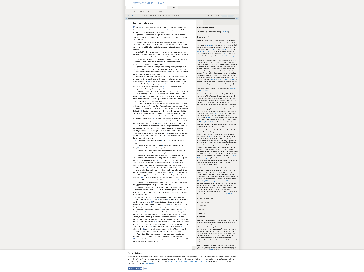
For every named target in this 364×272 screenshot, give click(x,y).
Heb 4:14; (214, 79)
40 (134, 239)
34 (139, 207)
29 (136, 182)
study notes (204, 90)
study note (206, 158)
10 (166, 86)
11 (136, 91)
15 (166, 113)
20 (136, 140)
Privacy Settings (148, 263)
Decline (139, 268)
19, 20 (230, 49)
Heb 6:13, (208, 122)
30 (136, 187)
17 (136, 126)
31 (157, 190)
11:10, (229, 79)
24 (157, 160)
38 (144, 229)
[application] (182, 18)
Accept (131, 268)
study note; (200, 51)
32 (136, 197)
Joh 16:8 (211, 136)
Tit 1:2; (202, 122)
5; (204, 181)
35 (148, 212)
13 (136, 104)
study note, (224, 49)
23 (136, 155)
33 (152, 202)
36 (180, 217)
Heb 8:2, (200, 181)
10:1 (206, 181)
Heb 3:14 (218, 113)
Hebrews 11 (131, 15)
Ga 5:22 (224, 56)
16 (233, 79)
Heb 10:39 (208, 45)
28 (142, 177)
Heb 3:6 (207, 117)
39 (231, 194)
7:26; (219, 79)
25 (173, 163)
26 (147, 168)
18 (213, 122)
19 (168, 133)
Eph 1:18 (229, 181)
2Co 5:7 (225, 53)
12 (141, 96)
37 (157, 222)
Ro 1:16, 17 (213, 49)
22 (136, 150)
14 (142, 111)
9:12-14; (224, 79)
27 (155, 172)
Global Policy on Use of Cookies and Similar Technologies (187, 261)
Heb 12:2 (233, 88)
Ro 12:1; (232, 156)
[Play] (126, 18)
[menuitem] (236, 7)
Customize (148, 268)
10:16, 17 (208, 51)
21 (136, 145)
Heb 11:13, (226, 194)
